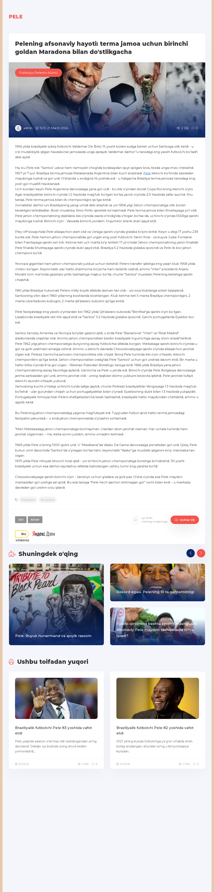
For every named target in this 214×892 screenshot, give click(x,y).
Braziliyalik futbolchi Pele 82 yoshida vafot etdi (155, 730)
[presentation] (190, 553)
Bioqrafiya (48, 499)
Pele (147, 173)
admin (28, 128)
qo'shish (154, 519)
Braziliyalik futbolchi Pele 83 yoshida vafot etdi (53, 730)
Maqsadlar (28, 499)
